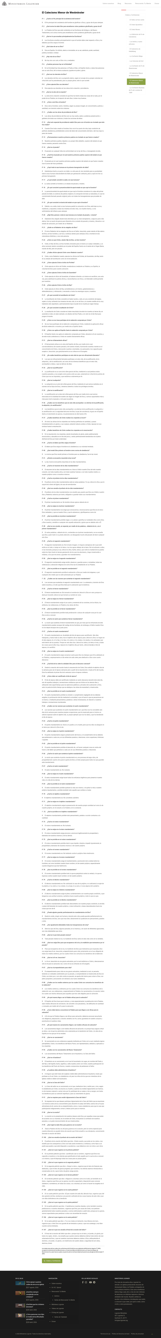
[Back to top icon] (152, 1334)
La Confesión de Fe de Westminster (136, 67)
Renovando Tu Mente (59, 1291)
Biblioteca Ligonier (58, 1304)
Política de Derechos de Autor (121, 1334)
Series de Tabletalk (60, 1317)
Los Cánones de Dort (136, 61)
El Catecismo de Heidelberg (134, 50)
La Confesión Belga (136, 56)
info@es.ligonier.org (121, 1320)
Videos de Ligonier (58, 1308)
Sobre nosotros (57, 1283)
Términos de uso (105, 1334)
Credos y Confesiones (132, 15)
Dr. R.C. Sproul (56, 1287)
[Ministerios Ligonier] (20, 3)
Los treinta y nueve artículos (135, 43)
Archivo (56, 1296)
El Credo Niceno (135, 29)
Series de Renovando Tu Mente (64, 1300)
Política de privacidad (137, 1334)
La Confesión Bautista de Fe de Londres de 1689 (136, 90)
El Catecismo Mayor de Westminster (136, 74)
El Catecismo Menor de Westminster (136, 82)
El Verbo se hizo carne (137, 20)
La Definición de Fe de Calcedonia (136, 35)
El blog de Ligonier (58, 1312)
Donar (54, 1321)
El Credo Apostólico (136, 25)
